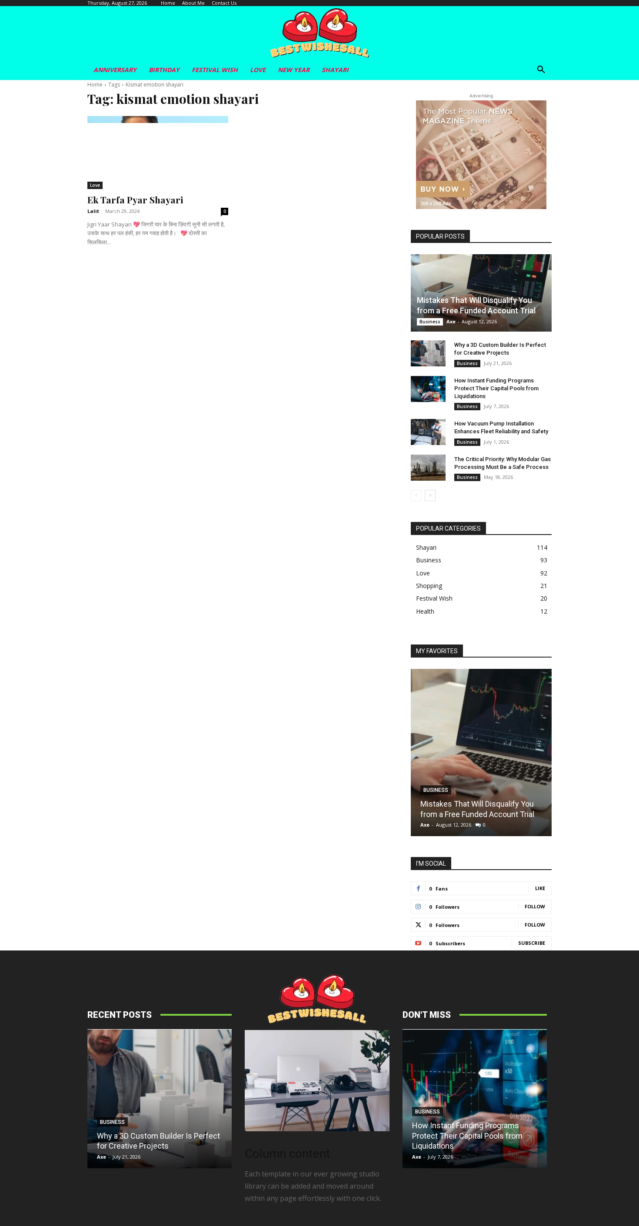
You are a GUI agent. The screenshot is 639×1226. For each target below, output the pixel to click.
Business (429, 322)
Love (95, 185)
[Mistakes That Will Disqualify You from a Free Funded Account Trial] (481, 293)
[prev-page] (416, 495)
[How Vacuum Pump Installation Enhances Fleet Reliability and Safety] (428, 432)
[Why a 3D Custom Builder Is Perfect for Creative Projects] (428, 353)
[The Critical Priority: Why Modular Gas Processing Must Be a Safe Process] (428, 468)
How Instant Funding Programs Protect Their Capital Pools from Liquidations (496, 388)
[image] (317, 1080)
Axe (451, 321)
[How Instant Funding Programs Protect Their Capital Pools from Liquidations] (428, 389)
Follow (535, 906)
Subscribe (531, 943)
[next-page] (430, 495)
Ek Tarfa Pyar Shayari (135, 199)
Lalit (93, 211)
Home (95, 84)
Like (540, 888)
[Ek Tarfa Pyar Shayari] (157, 152)
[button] (541, 70)
